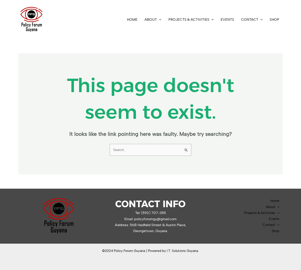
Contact (249, 19)
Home (132, 19)
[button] (159, 19)
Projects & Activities (188, 19)
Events (227, 19)
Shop (274, 19)
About (151, 19)
